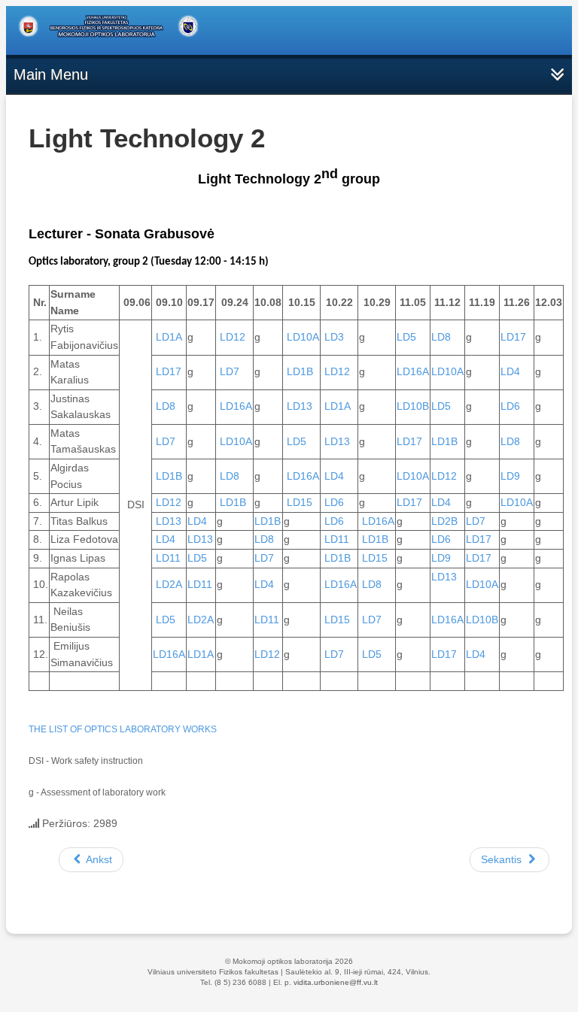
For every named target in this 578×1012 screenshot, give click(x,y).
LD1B (300, 371)
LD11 (336, 539)
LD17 (513, 337)
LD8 (441, 337)
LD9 (510, 476)
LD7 (229, 371)
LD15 (299, 502)
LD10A (303, 337)
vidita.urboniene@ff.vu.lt (336, 982)
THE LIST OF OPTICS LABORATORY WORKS (123, 729)
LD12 (232, 337)
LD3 (334, 337)
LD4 (510, 371)
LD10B (413, 406)
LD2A (169, 584)
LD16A (413, 371)
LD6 (510, 406)
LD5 (406, 337)
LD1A (169, 337)
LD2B (444, 521)
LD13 (299, 406)
